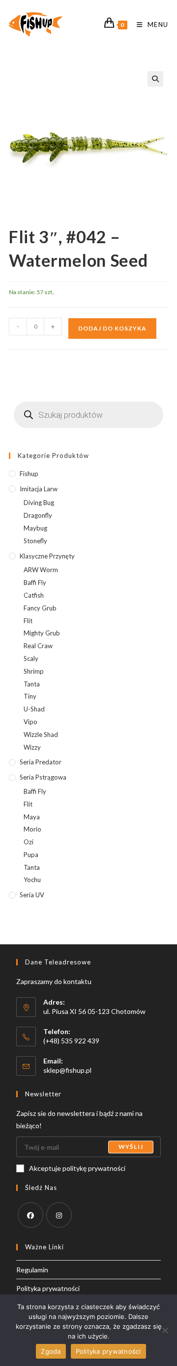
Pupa (31, 855)
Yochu (32, 880)
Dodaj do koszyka (112, 328)
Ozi (28, 842)
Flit (28, 621)
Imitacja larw (39, 489)
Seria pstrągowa (43, 777)
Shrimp (34, 671)
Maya (32, 817)
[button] (155, 79)
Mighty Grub (42, 633)
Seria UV (32, 895)
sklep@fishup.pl (67, 1070)
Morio (32, 829)
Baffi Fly (35, 582)
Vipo (30, 722)
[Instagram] (59, 1215)
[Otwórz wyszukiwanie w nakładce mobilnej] (88, 415)
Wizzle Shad (41, 734)
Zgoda (50, 1351)
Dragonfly (38, 515)
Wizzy (32, 747)
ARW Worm (41, 570)
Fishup (29, 474)
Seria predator (40, 762)
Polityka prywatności (48, 1288)
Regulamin (32, 1269)
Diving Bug (39, 502)
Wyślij (130, 1146)
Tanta (32, 684)
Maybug (35, 528)
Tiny (30, 696)
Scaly (31, 658)
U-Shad (34, 709)
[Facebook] (30, 1215)
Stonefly (35, 541)
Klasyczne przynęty (47, 556)
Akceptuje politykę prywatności (77, 1168)
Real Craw (38, 646)
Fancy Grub (40, 608)
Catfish (34, 595)
